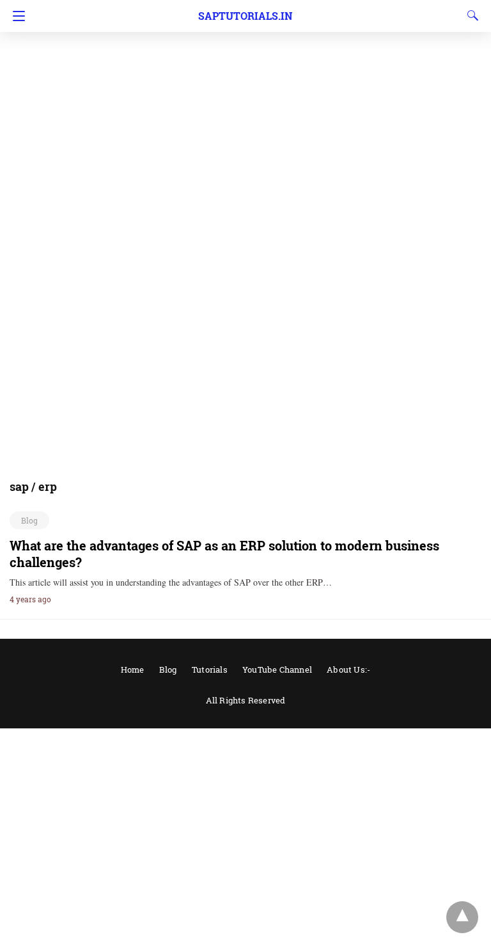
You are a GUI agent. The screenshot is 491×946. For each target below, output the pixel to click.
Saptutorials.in (245, 15)
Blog (29, 520)
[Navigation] (15, 16)
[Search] (469, 15)
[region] (245, 102)
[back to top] (462, 917)
